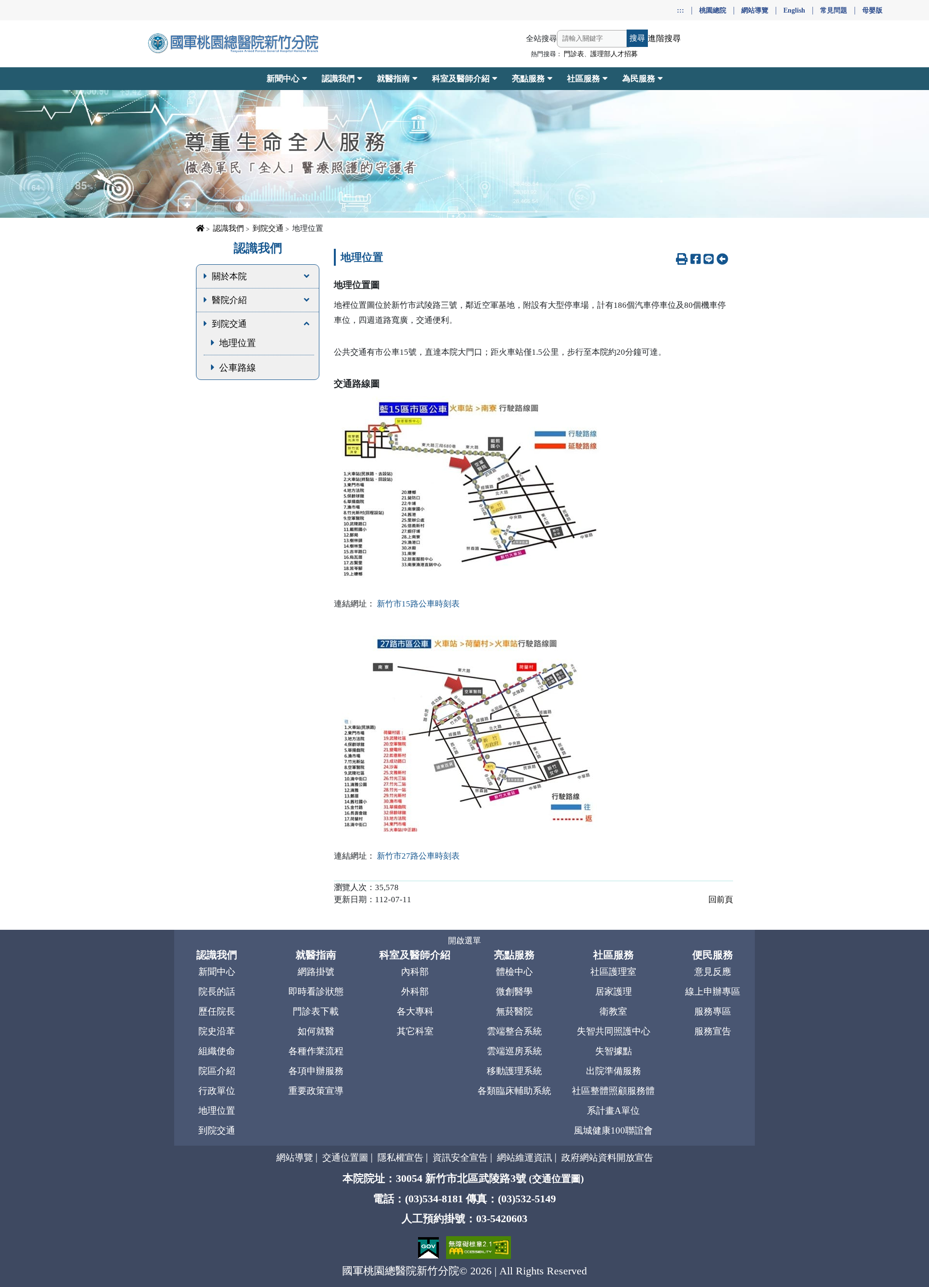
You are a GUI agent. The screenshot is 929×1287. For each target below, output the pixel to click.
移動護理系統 (514, 1071)
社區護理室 (613, 972)
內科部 (415, 972)
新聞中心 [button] (283, 78)
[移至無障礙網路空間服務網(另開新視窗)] (478, 1246)
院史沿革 (216, 1031)
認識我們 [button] (338, 78)
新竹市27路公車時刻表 (418, 856)
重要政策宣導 (316, 1091)
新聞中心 (216, 972)
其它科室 (415, 1031)
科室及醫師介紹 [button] (461, 78)
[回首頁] (234, 43)
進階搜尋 (664, 38)
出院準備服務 (613, 1071)
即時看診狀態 (316, 991)
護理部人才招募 (614, 54)
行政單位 (216, 1091)
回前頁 (720, 899)
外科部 (415, 991)
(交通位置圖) (556, 1178)
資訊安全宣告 (460, 1157)
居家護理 (613, 991)
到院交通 (268, 228)
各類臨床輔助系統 (514, 1091)
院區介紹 (216, 1071)
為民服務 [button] (638, 78)
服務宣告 (712, 1031)
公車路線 (237, 368)
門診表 (574, 54)
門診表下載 (316, 1011)
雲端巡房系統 (514, 1051)
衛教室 (613, 1011)
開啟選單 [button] (464, 940)
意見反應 (712, 972)
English (794, 10)
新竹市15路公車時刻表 (418, 603)
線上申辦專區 (712, 991)
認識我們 (228, 228)
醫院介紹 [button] (229, 300)
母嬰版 (872, 10)
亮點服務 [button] (528, 78)
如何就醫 (316, 1031)
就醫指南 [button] (393, 78)
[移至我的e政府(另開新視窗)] (430, 1246)
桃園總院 (712, 10)
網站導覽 (754, 10)
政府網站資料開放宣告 (607, 1157)
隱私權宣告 (400, 1157)
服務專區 (712, 1011)
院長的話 (216, 991)
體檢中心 (514, 972)
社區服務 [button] (583, 78)
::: (680, 10)
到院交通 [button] (229, 324)
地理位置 (237, 343)
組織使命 (216, 1051)
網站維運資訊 (524, 1157)
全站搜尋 (541, 38)
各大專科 (415, 1011)
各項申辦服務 (316, 1071)
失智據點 (613, 1051)
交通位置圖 (345, 1157)
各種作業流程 (316, 1051)
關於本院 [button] (229, 276)
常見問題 (833, 10)
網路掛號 (316, 972)
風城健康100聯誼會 (613, 1130)
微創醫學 (514, 991)
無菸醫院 (514, 1011)
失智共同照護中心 (613, 1031)
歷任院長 (216, 1011)
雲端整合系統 (514, 1031)
